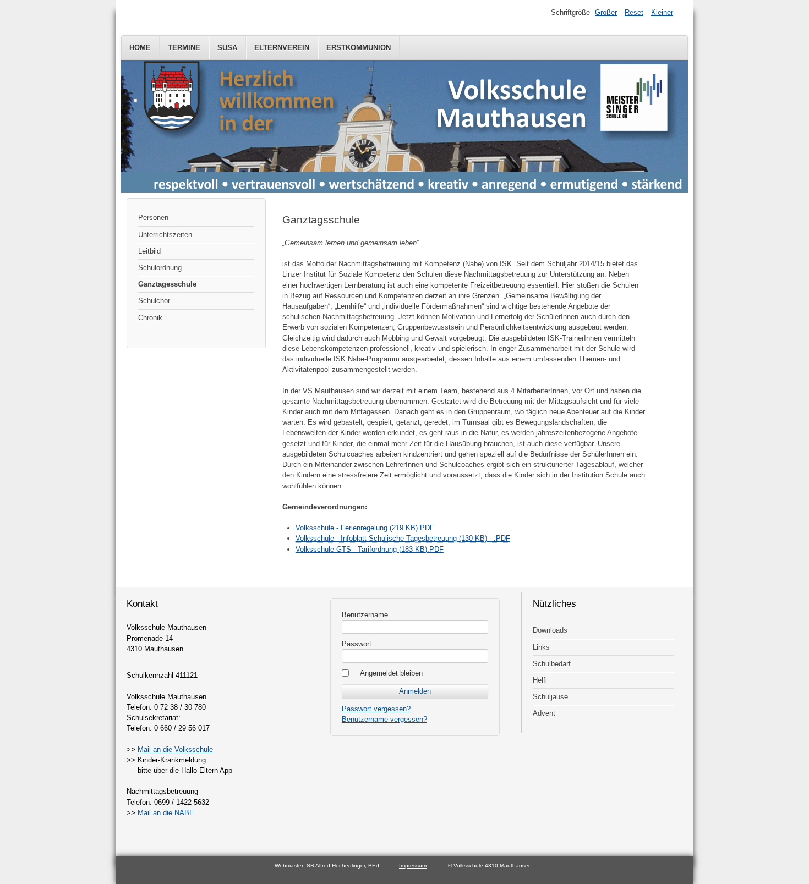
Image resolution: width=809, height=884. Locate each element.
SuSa (227, 47)
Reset (634, 12)
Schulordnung (160, 267)
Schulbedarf (552, 664)
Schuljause (550, 697)
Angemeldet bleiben (391, 673)
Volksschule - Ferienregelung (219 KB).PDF (365, 528)
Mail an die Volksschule (175, 749)
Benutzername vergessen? (384, 719)
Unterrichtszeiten (165, 234)
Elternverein (281, 47)
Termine (184, 47)
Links (541, 647)
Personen (153, 217)
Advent (544, 713)
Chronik (150, 318)
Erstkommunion (358, 47)
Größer (606, 12)
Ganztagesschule (167, 284)
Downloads (550, 630)
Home (140, 47)
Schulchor (154, 301)
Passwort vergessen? (376, 709)
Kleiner (662, 12)
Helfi (540, 680)
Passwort (356, 644)
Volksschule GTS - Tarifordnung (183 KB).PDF (370, 549)
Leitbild (149, 251)
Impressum (413, 866)
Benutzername (365, 615)
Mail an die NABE (166, 813)
